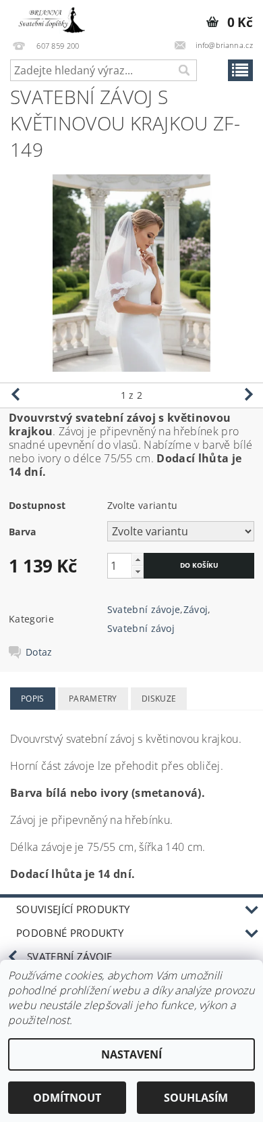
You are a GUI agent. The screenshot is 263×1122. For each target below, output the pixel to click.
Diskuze (159, 698)
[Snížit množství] (138, 571)
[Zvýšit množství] (138, 559)
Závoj (195, 609)
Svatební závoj (141, 628)
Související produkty (72, 909)
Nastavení (131, 1054)
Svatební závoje (144, 609)
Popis (33, 698)
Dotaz (39, 652)
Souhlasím (196, 1097)
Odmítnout (67, 1097)
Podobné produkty (69, 933)
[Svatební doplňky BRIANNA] (49, 17)
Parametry (93, 698)
